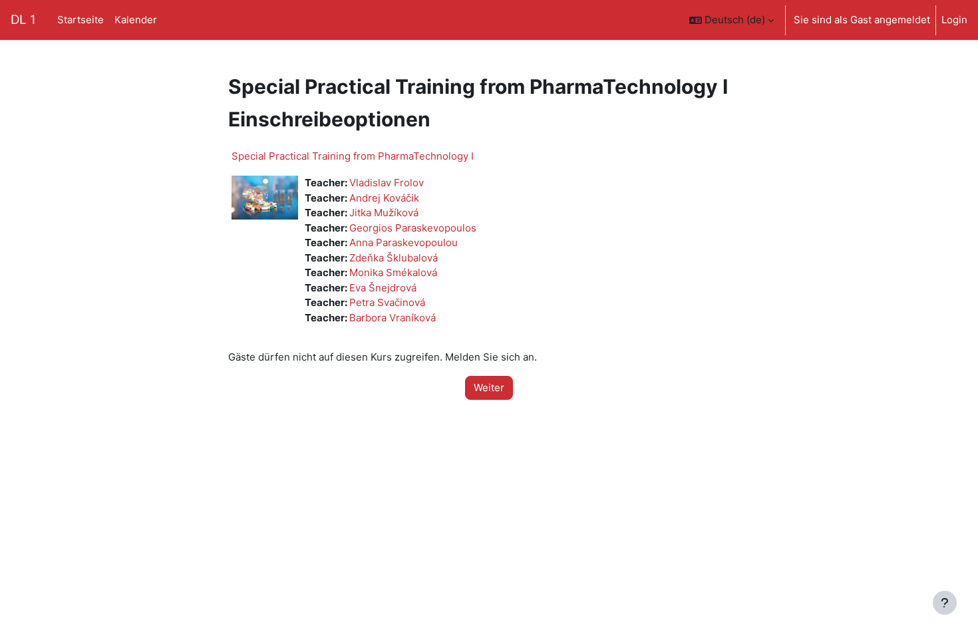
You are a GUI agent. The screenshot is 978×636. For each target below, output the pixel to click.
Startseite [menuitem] (80, 19)
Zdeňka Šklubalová (393, 257)
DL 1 (23, 19)
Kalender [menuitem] (135, 19)
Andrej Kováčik (384, 198)
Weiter (489, 387)
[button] (731, 20)
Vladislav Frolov (386, 182)
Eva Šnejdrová (382, 287)
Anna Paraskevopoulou (403, 242)
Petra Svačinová (387, 302)
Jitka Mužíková (383, 212)
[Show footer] (945, 603)
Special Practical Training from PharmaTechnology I (353, 156)
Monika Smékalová (393, 272)
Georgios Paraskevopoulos (412, 228)
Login (954, 19)
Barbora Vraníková (392, 317)
